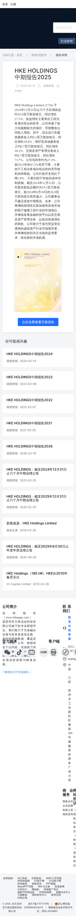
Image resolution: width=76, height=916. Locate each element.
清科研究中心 (39, 894)
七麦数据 (22, 894)
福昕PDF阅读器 (25, 892)
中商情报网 (45, 892)
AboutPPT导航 (25, 886)
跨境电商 (22, 883)
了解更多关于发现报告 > (16, 672)
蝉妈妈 (35, 889)
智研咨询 (37, 883)
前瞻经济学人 (63, 892)
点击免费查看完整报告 (38, 322)
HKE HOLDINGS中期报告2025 (36, 74)
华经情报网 (23, 880)
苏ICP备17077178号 (38, 903)
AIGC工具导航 (54, 878)
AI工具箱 (22, 878)
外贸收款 (36, 878)
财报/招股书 (39, 55)
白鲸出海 (22, 897)
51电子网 (39, 880)
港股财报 (48, 85)
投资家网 (59, 886)
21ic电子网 (55, 880)
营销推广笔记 (51, 889)
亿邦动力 (22, 889)
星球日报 (56, 894)
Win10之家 (44, 886)
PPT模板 (51, 883)
